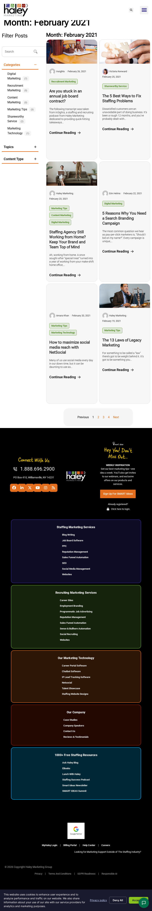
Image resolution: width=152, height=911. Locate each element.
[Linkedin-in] (22, 488)
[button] (131, 10)
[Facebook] (14, 488)
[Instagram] (46, 488)
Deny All (118, 900)
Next (116, 417)
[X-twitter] (30, 488)
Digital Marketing (60, 222)
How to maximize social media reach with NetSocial (69, 347)
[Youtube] (38, 488)
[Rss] (53, 488)
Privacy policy (98, 900)
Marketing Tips (59, 208)
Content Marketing (61, 215)
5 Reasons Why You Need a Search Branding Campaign (124, 218)
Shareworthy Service (115, 86)
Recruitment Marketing (63, 81)
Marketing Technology (63, 332)
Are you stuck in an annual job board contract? (65, 96)
